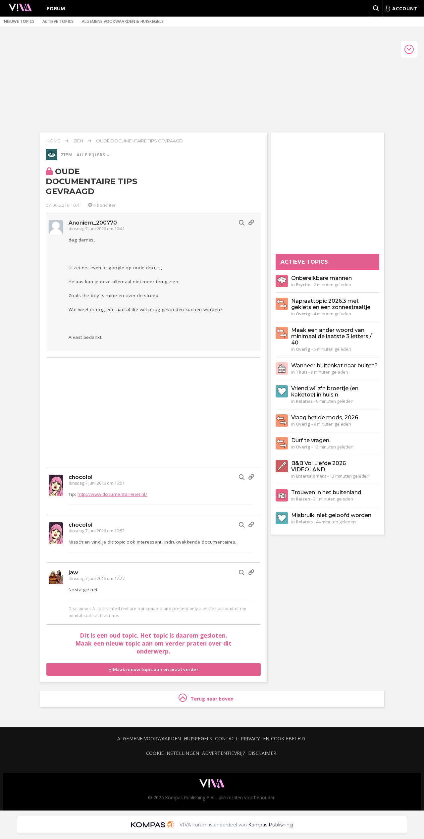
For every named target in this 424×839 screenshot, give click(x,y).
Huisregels (198, 738)
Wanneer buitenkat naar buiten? (334, 365)
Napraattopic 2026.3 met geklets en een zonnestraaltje (330, 304)
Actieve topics (58, 21)
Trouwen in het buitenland (326, 492)
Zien (78, 140)
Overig (303, 314)
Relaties (304, 401)
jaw (73, 572)
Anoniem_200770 (93, 223)
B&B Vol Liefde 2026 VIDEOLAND (318, 466)
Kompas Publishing (270, 825)
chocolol (80, 477)
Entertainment (311, 476)
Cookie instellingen (172, 753)
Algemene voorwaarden (149, 738)
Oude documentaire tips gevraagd (139, 140)
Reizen (303, 499)
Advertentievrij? (223, 753)
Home (53, 140)
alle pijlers (91, 155)
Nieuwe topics (19, 21)
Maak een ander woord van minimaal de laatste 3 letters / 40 (331, 336)
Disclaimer (262, 753)
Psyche (303, 285)
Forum (56, 8)
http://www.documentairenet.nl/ (112, 494)
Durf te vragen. (310, 440)
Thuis (301, 372)
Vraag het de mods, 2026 (324, 417)
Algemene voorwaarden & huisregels (123, 21)
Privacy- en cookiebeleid (273, 738)
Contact (226, 738)
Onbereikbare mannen (321, 278)
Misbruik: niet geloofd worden (331, 515)
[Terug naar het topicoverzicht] (51, 159)
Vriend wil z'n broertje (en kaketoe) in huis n (324, 391)
